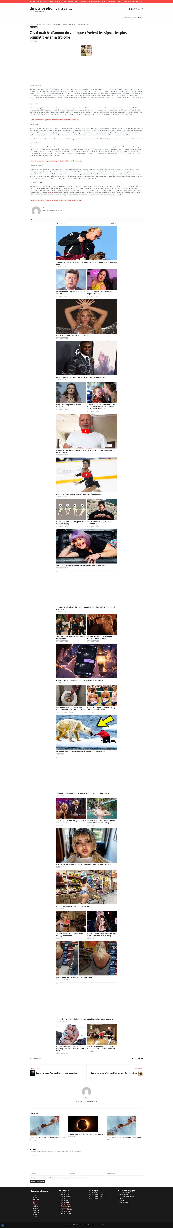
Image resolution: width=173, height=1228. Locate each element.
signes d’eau (51, 192)
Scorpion (35, 1208)
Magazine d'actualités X (98, 1224)
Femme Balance (65, 1204)
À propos (122, 1198)
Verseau (35, 1214)
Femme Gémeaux (66, 1196)
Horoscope (38, 24)
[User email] (31, 220)
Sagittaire (36, 1210)
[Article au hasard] (138, 17)
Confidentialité (124, 1202)
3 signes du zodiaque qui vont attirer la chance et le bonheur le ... (124, 1137)
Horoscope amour (96, 1198)
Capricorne (36, 1212)
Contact (122, 1200)
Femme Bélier (65, 1192)
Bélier (34, 1195)
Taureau (35, 1197)
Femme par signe (125, 1192)
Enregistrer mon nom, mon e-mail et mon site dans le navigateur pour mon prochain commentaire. (60, 1178)
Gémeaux (36, 1199)
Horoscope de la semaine (98, 1194)
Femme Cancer (65, 1198)
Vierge (35, 1205)
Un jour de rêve (41, 8)
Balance (35, 1206)
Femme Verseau (65, 1211)
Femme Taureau (66, 1194)
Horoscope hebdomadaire (127, 1196)
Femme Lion (64, 1200)
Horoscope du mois (96, 1196)
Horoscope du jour (96, 1192)
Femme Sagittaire (66, 1208)
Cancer (35, 1201)
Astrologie (68, 9)
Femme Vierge (65, 1202)
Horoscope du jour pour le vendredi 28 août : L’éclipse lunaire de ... (86, 1134)
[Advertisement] (86, 70)
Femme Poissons (66, 1213)
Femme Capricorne (66, 1209)
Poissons (35, 1216)
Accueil (32, 24)
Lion (34, 1203)
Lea (86, 1098)
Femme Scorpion (66, 1206)
